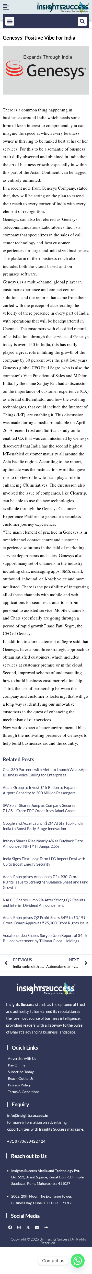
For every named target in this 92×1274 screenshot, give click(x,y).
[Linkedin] (37, 1227)
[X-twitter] (28, 1227)
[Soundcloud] (46, 1227)
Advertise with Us (22, 1058)
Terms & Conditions (23, 1091)
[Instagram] (19, 1227)
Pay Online (16, 1065)
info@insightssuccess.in (27, 1115)
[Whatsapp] (78, 1261)
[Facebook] (10, 1227)
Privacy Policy (19, 1085)
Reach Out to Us (20, 1078)
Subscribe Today (21, 1072)
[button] (9, 21)
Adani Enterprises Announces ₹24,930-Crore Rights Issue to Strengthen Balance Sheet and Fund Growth (45, 882)
